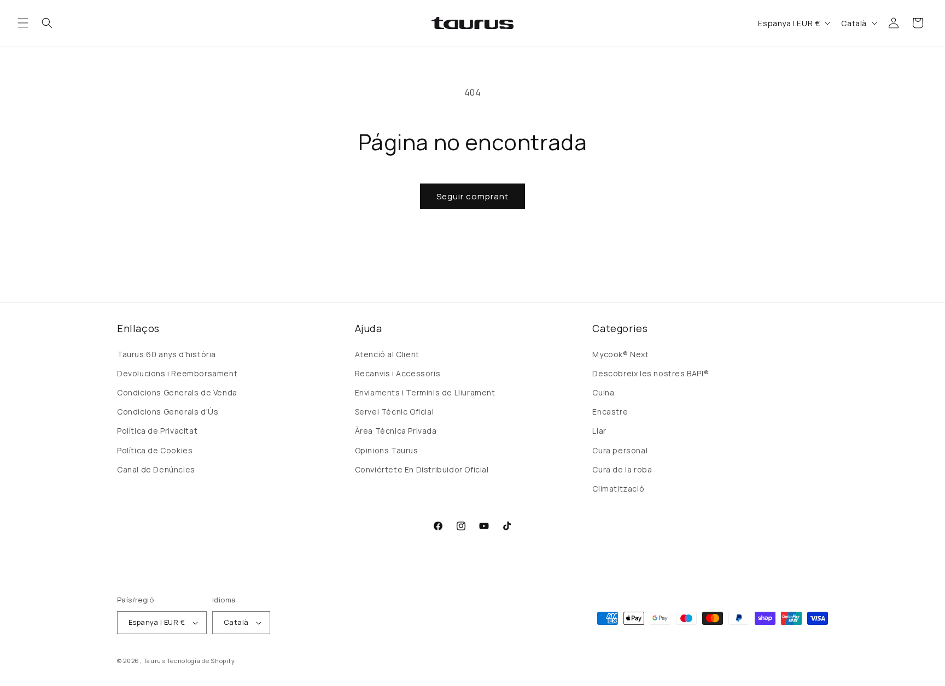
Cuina (603, 392)
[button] (23, 23)
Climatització (618, 488)
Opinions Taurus (386, 450)
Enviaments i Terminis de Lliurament (425, 392)
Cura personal (620, 450)
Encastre (610, 411)
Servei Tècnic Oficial (394, 411)
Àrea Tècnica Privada (396, 430)
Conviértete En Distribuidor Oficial (422, 469)
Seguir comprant (472, 196)
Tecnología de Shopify (201, 661)
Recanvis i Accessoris (398, 373)
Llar (599, 430)
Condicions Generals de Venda (177, 392)
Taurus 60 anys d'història (166, 354)
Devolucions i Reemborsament (177, 373)
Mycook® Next (620, 354)
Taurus (154, 661)
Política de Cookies (154, 450)
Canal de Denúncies (156, 469)
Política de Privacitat (157, 430)
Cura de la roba (622, 469)
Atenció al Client (387, 354)
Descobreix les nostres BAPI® (650, 373)
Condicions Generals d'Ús (167, 411)
